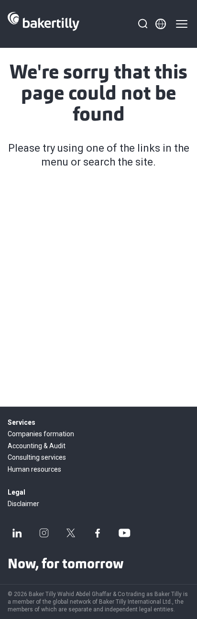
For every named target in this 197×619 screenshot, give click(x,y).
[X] (70, 532)
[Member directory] (160, 24)
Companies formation (41, 434)
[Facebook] (97, 532)
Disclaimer (23, 504)
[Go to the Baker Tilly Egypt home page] (43, 24)
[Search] (142, 24)
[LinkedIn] (17, 532)
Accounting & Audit (37, 446)
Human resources (34, 469)
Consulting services (37, 457)
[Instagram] (44, 532)
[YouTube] (124, 532)
